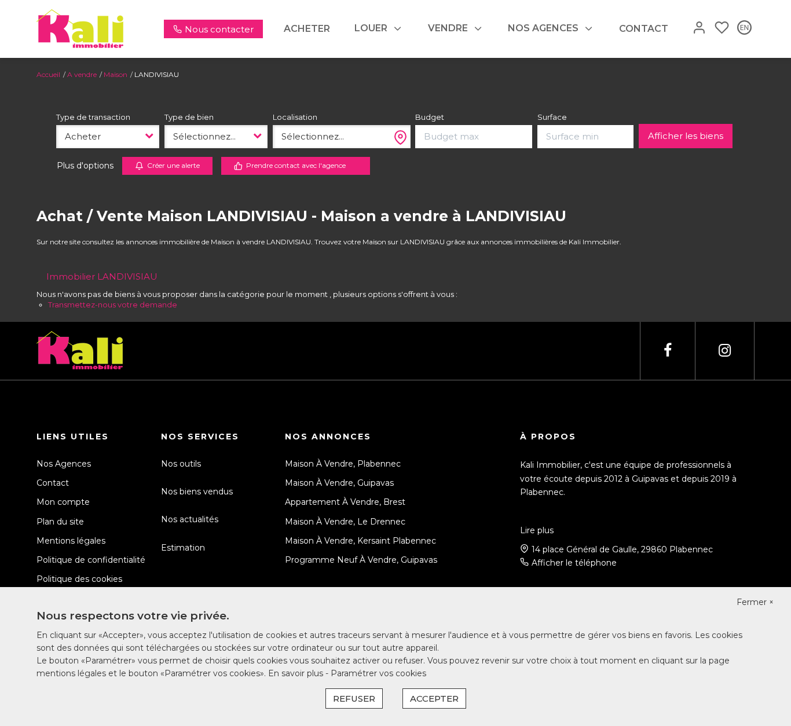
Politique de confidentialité (90, 560)
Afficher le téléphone (574, 563)
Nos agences (543, 28)
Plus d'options (85, 165)
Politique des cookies (79, 579)
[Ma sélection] (722, 28)
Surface (552, 117)
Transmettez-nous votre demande (112, 304)
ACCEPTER (434, 698)
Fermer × (755, 602)
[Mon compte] (699, 28)
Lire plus (537, 530)
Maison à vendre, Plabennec (343, 464)
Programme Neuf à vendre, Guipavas (361, 560)
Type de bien (189, 117)
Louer (370, 28)
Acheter (307, 28)
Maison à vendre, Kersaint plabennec (360, 541)
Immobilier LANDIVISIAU (102, 276)
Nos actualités (189, 519)
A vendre (82, 74)
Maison (115, 74)
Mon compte (63, 502)
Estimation (183, 547)
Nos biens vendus (197, 491)
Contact (643, 28)
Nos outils (181, 464)
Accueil (48, 74)
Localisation (295, 117)
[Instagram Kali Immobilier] (725, 350)
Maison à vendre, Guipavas (339, 483)
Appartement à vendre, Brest (345, 502)
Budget (429, 117)
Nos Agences (63, 464)
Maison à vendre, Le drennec (345, 521)
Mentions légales (70, 541)
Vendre (448, 28)
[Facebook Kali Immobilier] (668, 350)
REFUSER (354, 698)
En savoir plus (296, 673)
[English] (744, 28)
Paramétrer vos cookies (378, 673)
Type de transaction (93, 117)
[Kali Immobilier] (79, 28)
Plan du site (60, 521)
